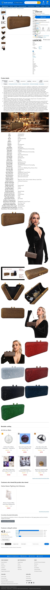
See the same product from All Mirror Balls (40, 478)
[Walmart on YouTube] (31, 583)
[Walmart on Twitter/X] (29, 583)
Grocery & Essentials (22, 6)
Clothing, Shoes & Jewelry (8, 8)
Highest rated (15, 544)
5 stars (17, 530)
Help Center (24, 556)
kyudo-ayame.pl (34, 56)
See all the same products (44, 511)
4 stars (17, 531)
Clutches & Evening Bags (34, 84)
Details (44, 37)
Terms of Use (3, 576)
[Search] (39, 2)
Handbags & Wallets (20, 8)
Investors (3, 567)
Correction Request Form (8, 521)
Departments (5, 6)
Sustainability (3, 569)
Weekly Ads (40, 556)
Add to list (39, 39)
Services (11, 6)
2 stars (17, 534)
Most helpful (23, 544)
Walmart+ (19, 567)
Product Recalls (37, 569)
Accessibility (36, 567)
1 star (17, 536)
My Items (47, 6)
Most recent (8, 544)
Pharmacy (38, 6)
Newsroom (3, 565)
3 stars (17, 533)
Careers (42, 6)
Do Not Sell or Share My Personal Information (9, 583)
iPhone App (28, 576)
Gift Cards (20, 569)
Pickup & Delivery (31, 6)
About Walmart (4, 562)
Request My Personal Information (7, 581)
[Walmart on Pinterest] (34, 583)
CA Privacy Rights (4, 580)
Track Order (32, 556)
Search (46, 544)
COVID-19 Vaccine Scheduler (39, 562)
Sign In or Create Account (13, 556)
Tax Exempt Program (38, 571)
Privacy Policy (4, 578)
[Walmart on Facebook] (26, 583)
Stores (19, 564)
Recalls (35, 565)
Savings (15, 6)
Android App (28, 578)
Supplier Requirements (5, 571)
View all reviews (5, 539)
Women (14, 8)
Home (2, 8)
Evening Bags (41, 84)
